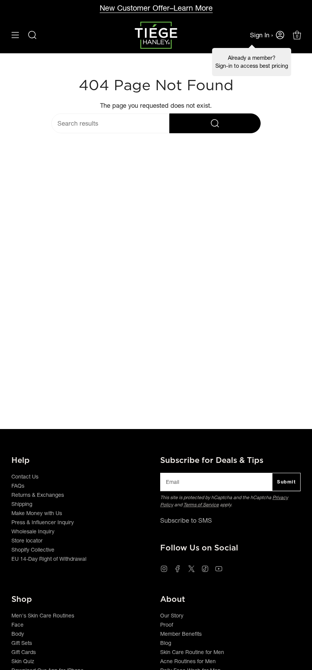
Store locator (27, 540)
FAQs (17, 485)
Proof (166, 624)
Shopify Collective (32, 549)
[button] (32, 35)
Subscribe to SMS (186, 520)
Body (17, 633)
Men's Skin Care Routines (42, 615)
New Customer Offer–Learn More (156, 8)
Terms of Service (201, 504)
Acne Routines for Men (188, 661)
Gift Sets (21, 643)
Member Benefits (181, 633)
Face (17, 624)
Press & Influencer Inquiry (42, 522)
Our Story (171, 615)
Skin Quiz (22, 661)
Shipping (21, 504)
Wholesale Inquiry (32, 531)
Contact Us (24, 476)
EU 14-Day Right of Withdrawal (48, 558)
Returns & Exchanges (37, 494)
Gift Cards (23, 652)
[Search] (215, 123)
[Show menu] (15, 35)
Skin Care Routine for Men (192, 652)
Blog (165, 643)
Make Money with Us (36, 513)
